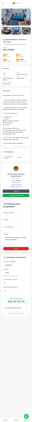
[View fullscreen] (27, 22)
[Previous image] (4, 17)
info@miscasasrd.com (16, 187)
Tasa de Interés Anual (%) (10, 279)
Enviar (16, 248)
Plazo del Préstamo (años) (10, 287)
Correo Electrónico (8, 227)
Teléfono (6, 220)
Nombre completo (8, 212)
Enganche (6, 269)
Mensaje (5, 234)
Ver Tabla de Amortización (16, 313)
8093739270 (16, 182)
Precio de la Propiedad (9, 261)
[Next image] (27, 17)
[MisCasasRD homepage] (16, 3)
